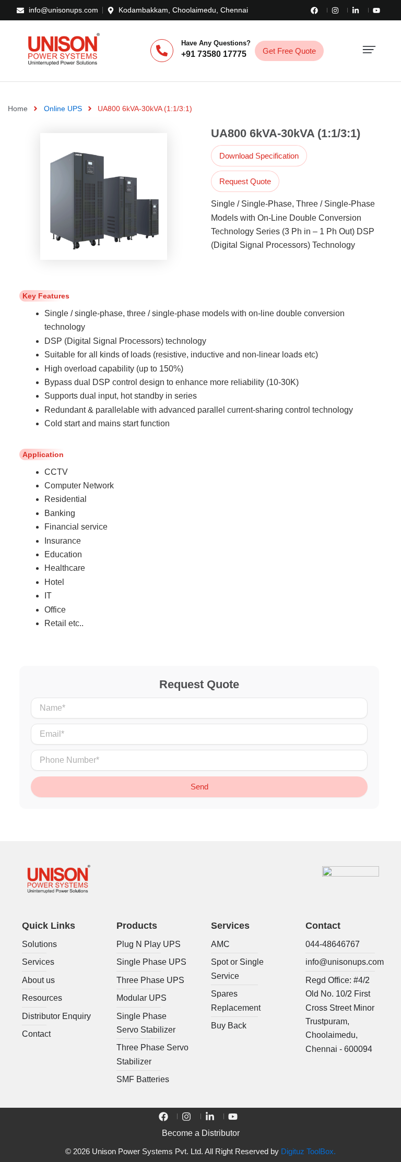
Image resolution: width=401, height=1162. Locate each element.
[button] (369, 51)
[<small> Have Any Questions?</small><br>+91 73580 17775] (161, 50)
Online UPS (63, 108)
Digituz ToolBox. (308, 1151)
